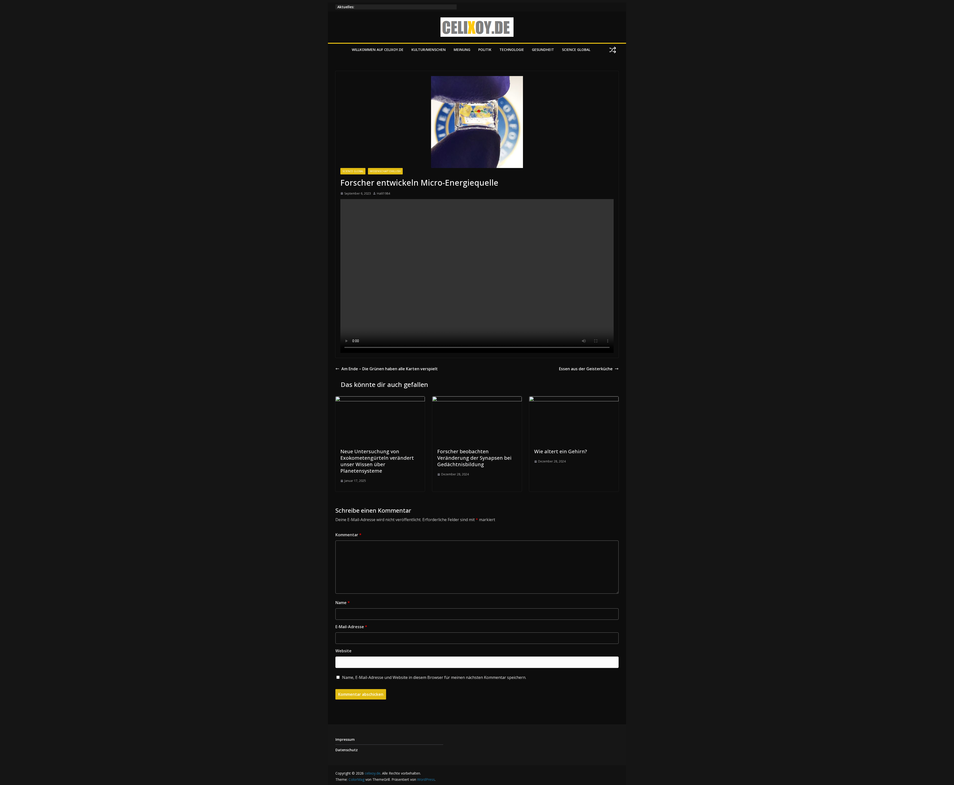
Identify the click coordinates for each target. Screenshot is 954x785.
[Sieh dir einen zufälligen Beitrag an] (613, 50)
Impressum (345, 739)
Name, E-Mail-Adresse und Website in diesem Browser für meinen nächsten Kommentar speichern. (434, 677)
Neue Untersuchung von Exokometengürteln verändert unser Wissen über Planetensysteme (377, 461)
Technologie (511, 49)
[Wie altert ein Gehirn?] (574, 400)
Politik (484, 49)
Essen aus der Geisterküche (586, 369)
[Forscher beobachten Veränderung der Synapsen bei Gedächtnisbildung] (477, 400)
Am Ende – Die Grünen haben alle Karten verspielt (389, 369)
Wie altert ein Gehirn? (560, 451)
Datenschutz (346, 749)
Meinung (462, 49)
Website (343, 651)
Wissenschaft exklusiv (385, 171)
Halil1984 (383, 193)
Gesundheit (543, 49)
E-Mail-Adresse (351, 626)
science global (576, 49)
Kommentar (348, 534)
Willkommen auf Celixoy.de (377, 49)
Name (342, 602)
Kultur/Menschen (428, 49)
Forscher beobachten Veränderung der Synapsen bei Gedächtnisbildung (474, 458)
